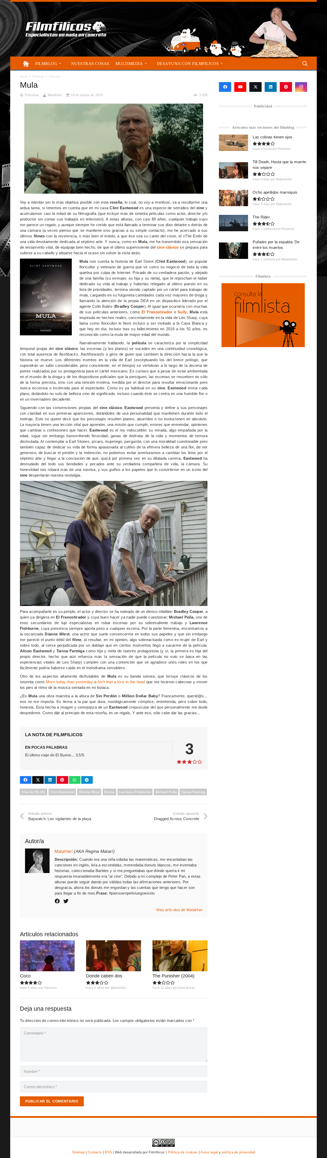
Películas (31, 95)
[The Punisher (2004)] (180, 955)
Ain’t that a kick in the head (121, 682)
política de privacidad (238, 1152)
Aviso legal (209, 1152)
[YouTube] (240, 87)
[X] (255, 87)
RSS (108, 1152)
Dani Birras (187, 988)
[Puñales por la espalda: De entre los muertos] (233, 250)
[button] (60, 63)
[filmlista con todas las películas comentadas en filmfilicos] (263, 346)
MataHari (55, 95)
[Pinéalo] (62, 780)
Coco (25, 975)
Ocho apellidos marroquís (275, 192)
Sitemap (78, 1152)
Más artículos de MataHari (179, 910)
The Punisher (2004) (173, 975)
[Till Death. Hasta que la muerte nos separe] (233, 170)
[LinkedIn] (271, 87)
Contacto (95, 1152)
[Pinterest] (286, 87)
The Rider (261, 217)
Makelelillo (118, 988)
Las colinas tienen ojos (272, 137)
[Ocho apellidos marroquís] (233, 198)
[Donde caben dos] (113, 955)
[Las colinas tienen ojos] (233, 143)
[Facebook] (225, 87)
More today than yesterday (69, 682)
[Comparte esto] (25, 780)
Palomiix (50, 988)
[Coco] (47, 955)
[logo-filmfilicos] (66, 29)
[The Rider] (233, 223)
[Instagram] (301, 87)
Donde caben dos (104, 975)
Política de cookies (183, 1152)
